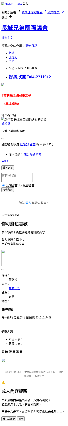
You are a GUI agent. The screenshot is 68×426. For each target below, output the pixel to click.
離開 (20, 419)
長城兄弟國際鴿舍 (24, 28)
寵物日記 (31, 45)
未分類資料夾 (32, 154)
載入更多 (7, 167)
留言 (33, 144)
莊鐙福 (5, 123)
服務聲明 (39, 375)
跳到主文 (7, 37)
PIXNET (17, 372)
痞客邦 (24, 144)
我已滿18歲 (9, 419)
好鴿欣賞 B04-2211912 (30, 77)
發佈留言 (7, 189)
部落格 (13, 57)
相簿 (12, 53)
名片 (12, 61)
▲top (4, 160)
